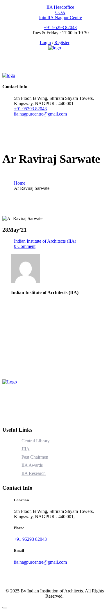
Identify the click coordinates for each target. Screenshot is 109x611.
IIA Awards (32, 465)
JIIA (26, 448)
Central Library (36, 440)
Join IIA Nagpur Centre (60, 17)
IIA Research (34, 473)
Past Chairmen (35, 457)
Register (61, 42)
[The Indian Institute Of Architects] (54, 47)
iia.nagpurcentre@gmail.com (40, 113)
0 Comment (24, 246)
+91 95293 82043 (60, 27)
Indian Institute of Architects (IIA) (45, 241)
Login (45, 42)
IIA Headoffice (60, 7)
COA (60, 12)
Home (19, 183)
